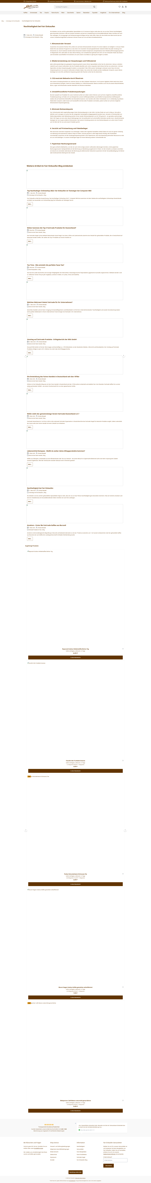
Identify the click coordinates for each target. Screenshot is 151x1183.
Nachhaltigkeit (81, 1146)
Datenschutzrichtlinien (109, 1154)
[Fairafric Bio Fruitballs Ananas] (75, 710)
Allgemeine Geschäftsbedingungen (59, 1149)
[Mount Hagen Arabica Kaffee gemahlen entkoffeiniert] (75, 937)
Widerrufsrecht (54, 1152)
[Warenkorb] (125, 7)
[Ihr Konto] (122, 7)
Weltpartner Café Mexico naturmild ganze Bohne (75, 1100)
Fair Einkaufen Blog (82, 1160)
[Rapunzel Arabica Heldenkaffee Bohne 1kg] (75, 598)
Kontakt (52, 1160)
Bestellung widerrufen (76, 1172)
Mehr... (30, 204)
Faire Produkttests (82, 1154)
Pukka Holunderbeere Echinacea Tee (75, 874)
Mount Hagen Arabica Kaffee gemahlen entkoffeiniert (75, 987)
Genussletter (80, 1149)
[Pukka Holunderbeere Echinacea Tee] (75, 823)
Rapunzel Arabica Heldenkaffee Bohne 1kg (75, 649)
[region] (75, 830)
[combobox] (72, 7)
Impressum (53, 1157)
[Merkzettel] (119, 7)
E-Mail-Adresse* (107, 1157)
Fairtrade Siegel (81, 1157)
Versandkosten (72, 1180)
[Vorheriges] (25, 829)
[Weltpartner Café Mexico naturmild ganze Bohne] (75, 1050)
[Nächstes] (125, 829)
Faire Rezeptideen (81, 1152)
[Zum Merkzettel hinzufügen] (123, 649)
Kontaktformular (38, 1148)
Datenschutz (53, 1154)
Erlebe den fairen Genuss (80, 1178)
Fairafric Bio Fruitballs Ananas (75, 761)
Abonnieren (108, 1165)
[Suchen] (94, 7)
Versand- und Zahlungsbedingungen (60, 1146)
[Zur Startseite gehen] (31, 7)
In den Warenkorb (75, 657)
